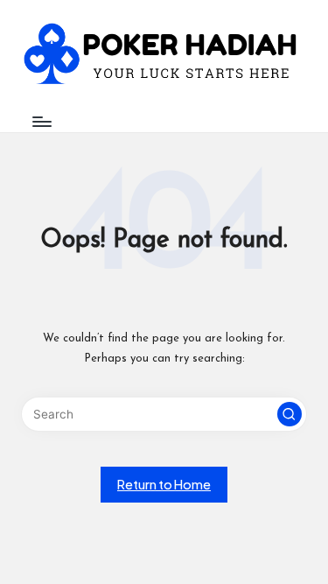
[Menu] (41, 121)
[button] (289, 414)
